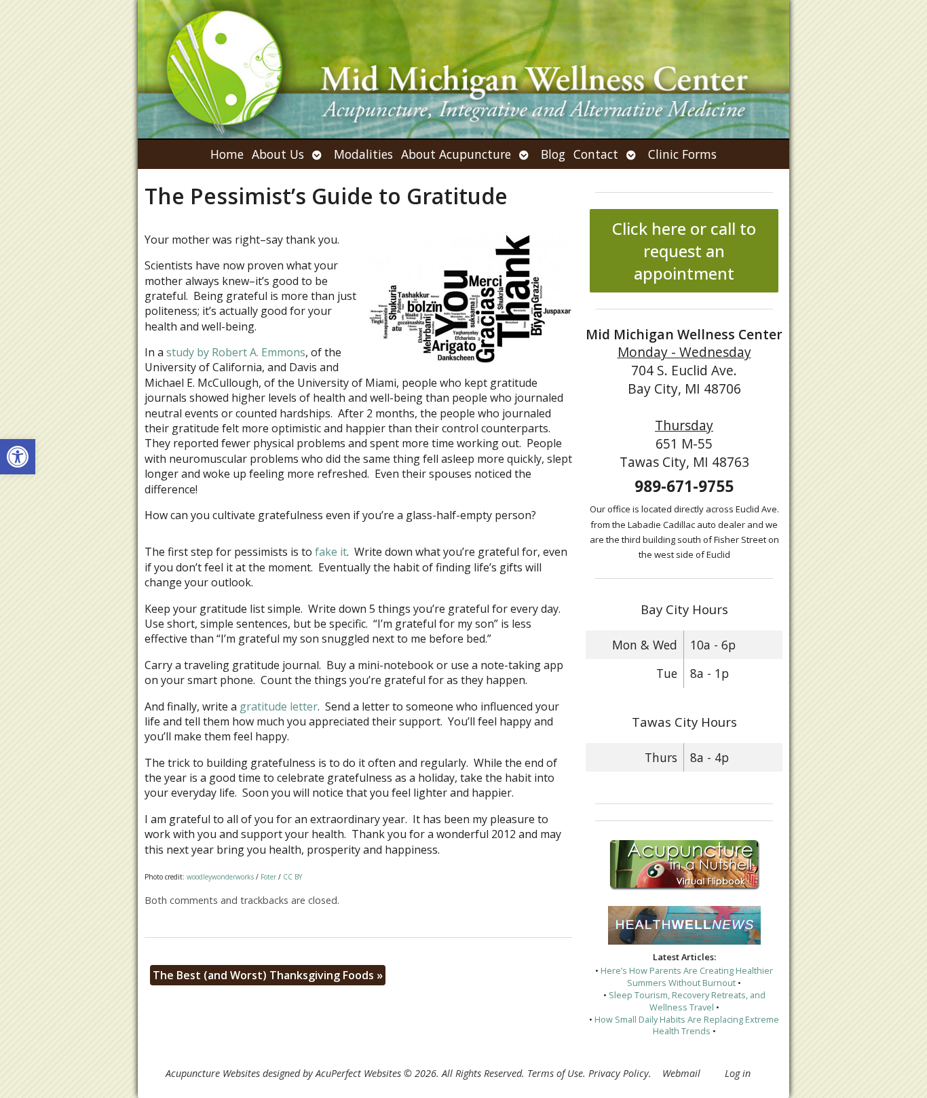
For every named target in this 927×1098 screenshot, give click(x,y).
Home (227, 154)
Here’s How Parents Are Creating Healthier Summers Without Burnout (687, 976)
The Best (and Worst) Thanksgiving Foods (268, 975)
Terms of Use (555, 1073)
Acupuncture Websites (213, 1073)
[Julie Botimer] (463, 69)
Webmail (681, 1073)
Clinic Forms (682, 154)
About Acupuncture (456, 154)
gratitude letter (279, 706)
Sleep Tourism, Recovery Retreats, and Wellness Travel (687, 1001)
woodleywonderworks (220, 877)
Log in (738, 1073)
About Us (278, 154)
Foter (268, 877)
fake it (331, 551)
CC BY (292, 877)
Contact (595, 154)
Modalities (363, 154)
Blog (553, 154)
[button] (17, 456)
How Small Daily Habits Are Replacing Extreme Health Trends (686, 1025)
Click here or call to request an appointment (684, 250)
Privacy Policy (618, 1073)
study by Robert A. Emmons (235, 352)
